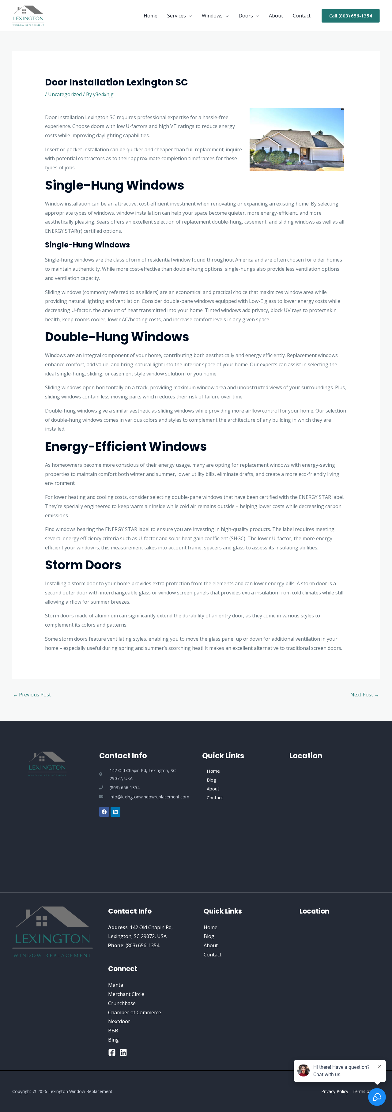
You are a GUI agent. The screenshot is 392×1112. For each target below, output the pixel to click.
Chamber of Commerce (134, 1012)
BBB (113, 1030)
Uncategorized (65, 94)
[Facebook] (112, 1052)
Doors (246, 15)
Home (150, 15)
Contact (302, 15)
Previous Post (32, 694)
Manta (115, 985)
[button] (351, 16)
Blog (211, 780)
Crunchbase (122, 1003)
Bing (113, 1039)
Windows (212, 15)
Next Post (364, 694)
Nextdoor (119, 1021)
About (276, 15)
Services (176, 15)
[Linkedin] (123, 1052)
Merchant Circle (126, 994)
